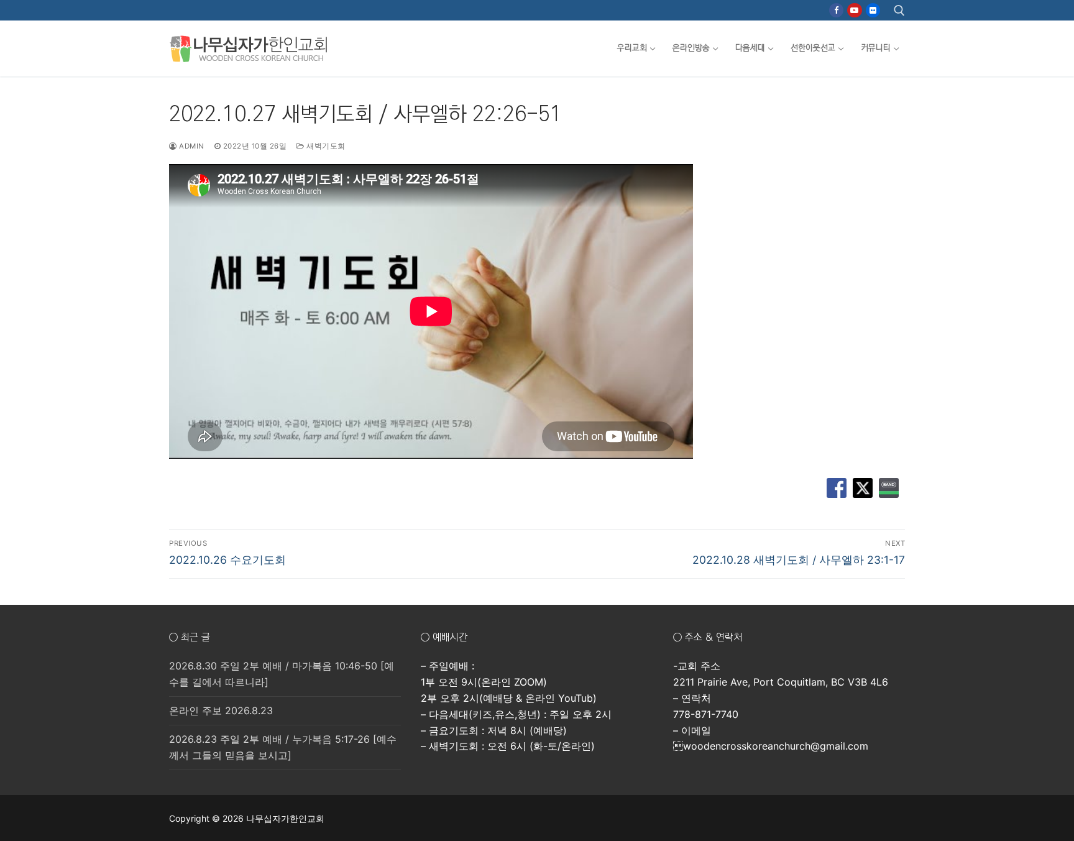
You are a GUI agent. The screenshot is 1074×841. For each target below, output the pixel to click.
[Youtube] (854, 10)
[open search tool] (899, 10)
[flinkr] (873, 10)
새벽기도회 (325, 146)
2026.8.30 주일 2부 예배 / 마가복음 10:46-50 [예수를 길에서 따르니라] (281, 673)
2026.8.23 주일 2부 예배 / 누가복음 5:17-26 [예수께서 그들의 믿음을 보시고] (283, 747)
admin (190, 146)
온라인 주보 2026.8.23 (221, 710)
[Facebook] (836, 10)
